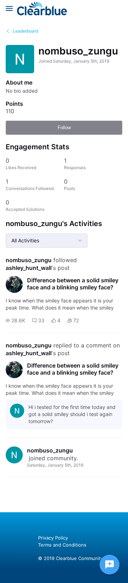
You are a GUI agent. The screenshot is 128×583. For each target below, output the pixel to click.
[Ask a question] (109, 565)
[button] (15, 320)
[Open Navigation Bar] (11, 8)
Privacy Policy (53, 538)
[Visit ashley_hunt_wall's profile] (14, 284)
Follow (64, 127)
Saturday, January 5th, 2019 (55, 465)
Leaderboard (25, 31)
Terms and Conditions (62, 545)
